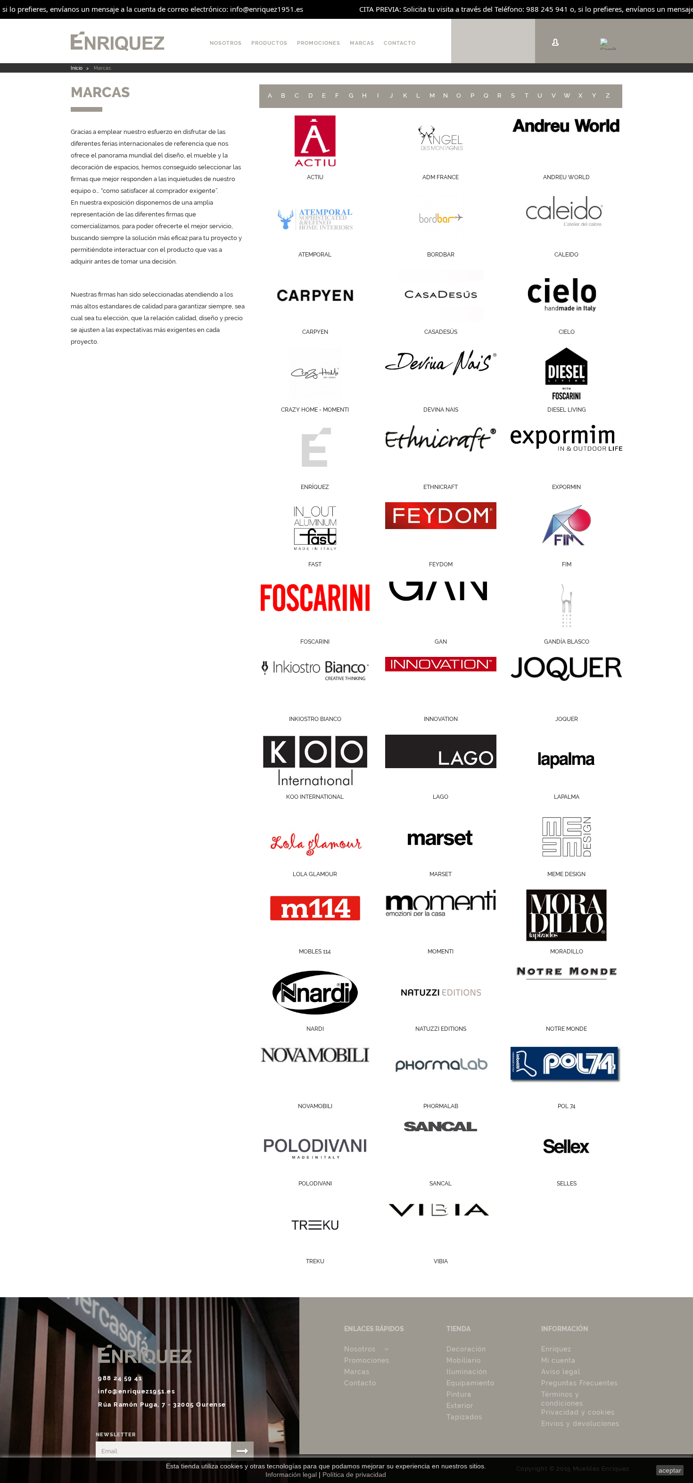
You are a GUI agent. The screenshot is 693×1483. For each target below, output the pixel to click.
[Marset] (441, 838)
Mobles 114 (315, 951)
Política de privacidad (354, 1474)
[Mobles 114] (315, 915)
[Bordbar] (441, 218)
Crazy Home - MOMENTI (315, 409)
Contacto (400, 43)
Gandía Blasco (566, 641)
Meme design (566, 874)
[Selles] (566, 1147)
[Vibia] (441, 1225)
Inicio (76, 68)
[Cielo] (566, 296)
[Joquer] (566, 683)
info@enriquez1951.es (136, 1391)
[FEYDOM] (441, 528)
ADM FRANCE (440, 177)
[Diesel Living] (566, 373)
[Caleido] (566, 218)
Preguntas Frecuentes (579, 1383)
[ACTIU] (315, 141)
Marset (440, 874)
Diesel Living (566, 409)
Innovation (441, 719)
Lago (440, 797)
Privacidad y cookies (578, 1412)
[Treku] (315, 1225)
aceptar (670, 1470)
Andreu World (566, 177)
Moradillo (566, 951)
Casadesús (440, 332)
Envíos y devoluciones (580, 1423)
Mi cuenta (558, 1360)
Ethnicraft (440, 487)
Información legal (291, 1474)
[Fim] (566, 528)
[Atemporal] (315, 218)
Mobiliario (463, 1360)
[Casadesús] (441, 296)
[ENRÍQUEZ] (315, 451)
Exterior (459, 1405)
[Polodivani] (315, 1147)
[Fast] (315, 528)
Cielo (567, 332)
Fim (566, 564)
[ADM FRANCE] (441, 141)
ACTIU (315, 177)
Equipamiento (470, 1383)
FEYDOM (441, 564)
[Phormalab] (441, 1070)
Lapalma (566, 797)
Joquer (566, 719)
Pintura (458, 1394)
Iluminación (466, 1371)
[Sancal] (441, 1147)
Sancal (440, 1183)
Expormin (566, 487)
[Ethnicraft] (441, 451)
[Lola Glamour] (315, 838)
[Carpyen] (315, 296)
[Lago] (441, 761)
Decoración (466, 1349)
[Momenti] (441, 915)
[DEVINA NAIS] (441, 373)
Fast (315, 564)
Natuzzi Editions (440, 1029)
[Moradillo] (566, 915)
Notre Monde (566, 1029)
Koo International (315, 797)
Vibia (441, 1261)
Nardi (315, 1029)
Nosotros (226, 43)
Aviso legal (560, 1371)
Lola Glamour (315, 874)
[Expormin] (566, 451)
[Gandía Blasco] (566, 605)
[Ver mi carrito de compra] (608, 42)
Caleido (566, 254)
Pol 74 (567, 1106)
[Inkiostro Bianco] (315, 683)
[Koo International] (315, 761)
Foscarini (315, 641)
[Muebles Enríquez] (134, 41)
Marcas (362, 43)
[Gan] (441, 605)
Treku (315, 1261)
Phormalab (440, 1106)
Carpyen (315, 332)
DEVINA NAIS (440, 409)
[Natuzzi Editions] (441, 993)
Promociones (318, 43)
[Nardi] (315, 993)
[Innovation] (441, 683)
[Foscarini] (315, 605)
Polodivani (315, 1183)
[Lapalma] (566, 761)
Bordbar (440, 254)
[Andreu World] (566, 141)
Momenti (441, 951)
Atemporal (314, 254)
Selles (567, 1183)
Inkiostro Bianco (315, 719)
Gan (441, 641)
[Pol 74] (566, 1070)
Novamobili (315, 1106)
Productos (269, 43)
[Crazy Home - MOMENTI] (315, 373)
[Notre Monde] (566, 993)
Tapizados (464, 1417)
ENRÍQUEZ (315, 487)
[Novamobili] (315, 1070)
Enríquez (556, 1349)
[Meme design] (566, 838)
